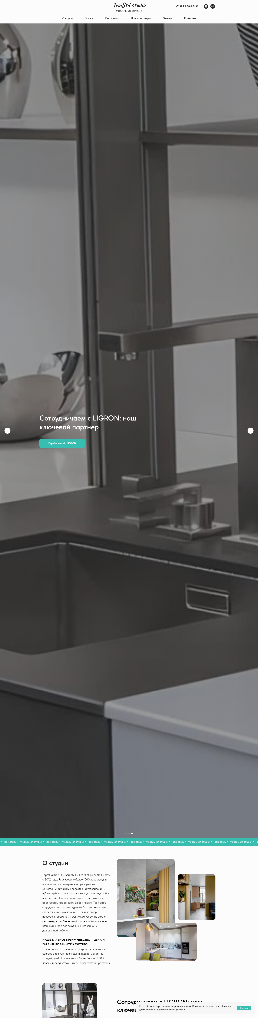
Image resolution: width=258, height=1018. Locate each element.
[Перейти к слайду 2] (129, 833)
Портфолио (112, 18)
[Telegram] (212, 6)
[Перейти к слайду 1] (126, 833)
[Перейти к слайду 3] (132, 833)
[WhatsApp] (206, 6)
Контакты (190, 18)
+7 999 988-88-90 (187, 6)
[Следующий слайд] (251, 431)
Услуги (89, 18)
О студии (67, 18)
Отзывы (167, 18)
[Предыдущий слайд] (7, 431)
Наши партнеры (141, 18)
